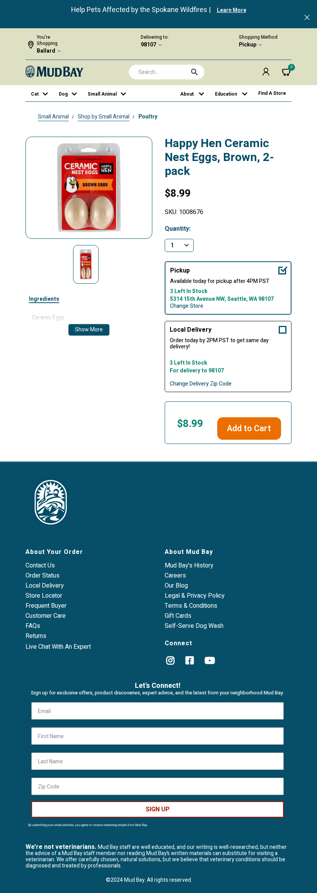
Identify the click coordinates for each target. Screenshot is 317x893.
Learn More (231, 10)
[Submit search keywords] (194, 72)
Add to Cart (249, 428)
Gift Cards (178, 615)
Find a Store (272, 93)
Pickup (247, 45)
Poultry (147, 117)
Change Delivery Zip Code (201, 384)
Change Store (186, 306)
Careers (175, 575)
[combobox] (167, 72)
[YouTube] (210, 660)
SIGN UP (158, 809)
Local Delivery (190, 330)
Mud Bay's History (189, 565)
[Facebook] (190, 660)
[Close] (307, 18)
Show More (89, 330)
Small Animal (53, 117)
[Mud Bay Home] (55, 71)
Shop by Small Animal (104, 117)
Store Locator (44, 595)
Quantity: (178, 229)
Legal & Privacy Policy (195, 595)
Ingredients (44, 299)
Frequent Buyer (46, 605)
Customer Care (46, 615)
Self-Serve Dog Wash (194, 626)
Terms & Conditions (191, 605)
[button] (266, 71)
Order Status (43, 575)
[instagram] (170, 660)
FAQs (33, 626)
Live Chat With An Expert (58, 646)
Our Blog (176, 585)
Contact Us (40, 565)
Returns (36, 636)
